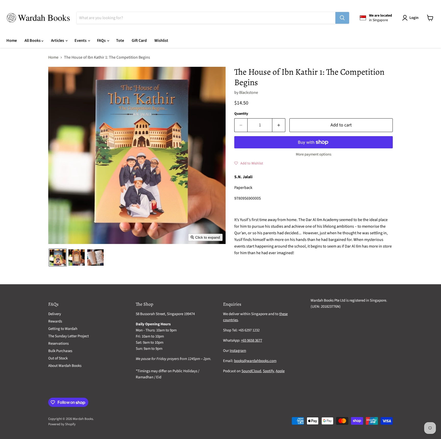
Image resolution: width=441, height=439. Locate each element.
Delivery (54, 314)
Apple (280, 371)
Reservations (58, 343)
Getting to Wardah (62, 328)
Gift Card (139, 40)
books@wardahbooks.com (255, 361)
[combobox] (206, 18)
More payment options (313, 154)
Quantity (241, 114)
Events (81, 40)
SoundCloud (251, 371)
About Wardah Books (64, 365)
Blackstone (248, 92)
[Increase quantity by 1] (278, 125)
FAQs (101, 40)
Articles (58, 40)
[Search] (342, 18)
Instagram (238, 350)
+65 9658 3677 (251, 340)
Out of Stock (58, 358)
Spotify (268, 371)
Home (11, 40)
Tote (120, 40)
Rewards (55, 321)
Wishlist (161, 40)
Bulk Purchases (60, 351)
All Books (32, 40)
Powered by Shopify (62, 424)
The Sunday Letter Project (68, 336)
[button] (411, 18)
